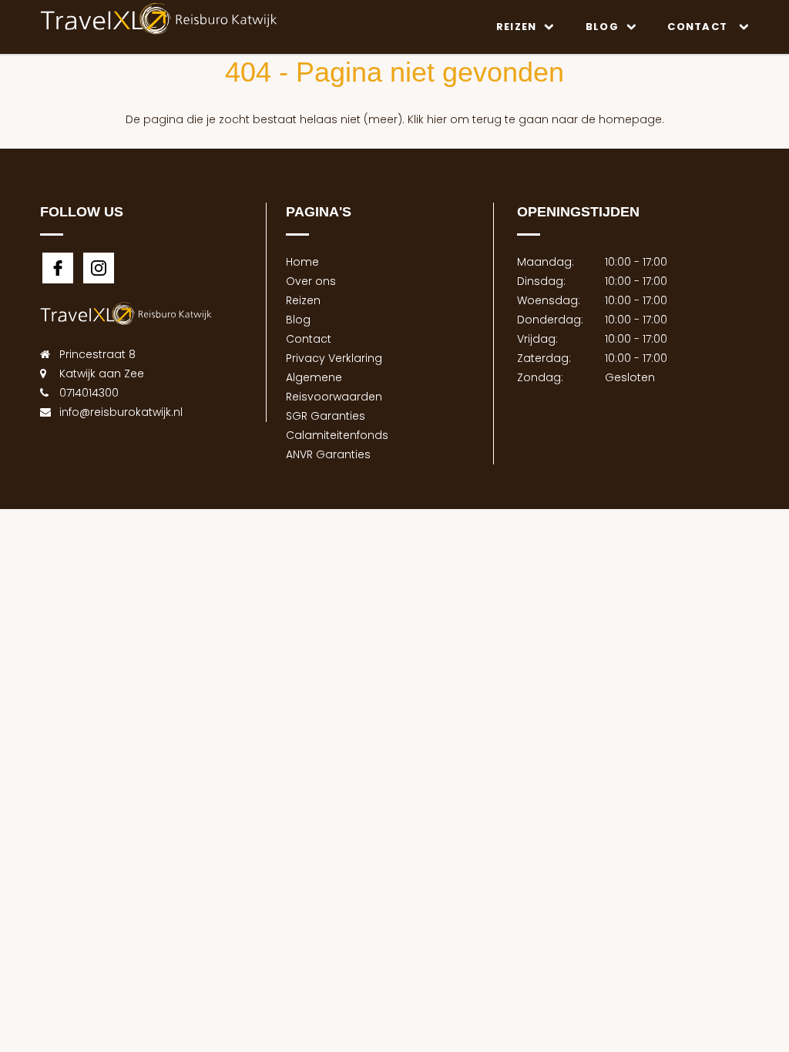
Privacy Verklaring (334, 358)
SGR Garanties (325, 416)
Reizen (516, 26)
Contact (698, 26)
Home (302, 262)
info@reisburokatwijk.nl (121, 412)
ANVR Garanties (328, 454)
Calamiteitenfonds (337, 435)
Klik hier (427, 119)
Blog (602, 26)
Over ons (311, 281)
